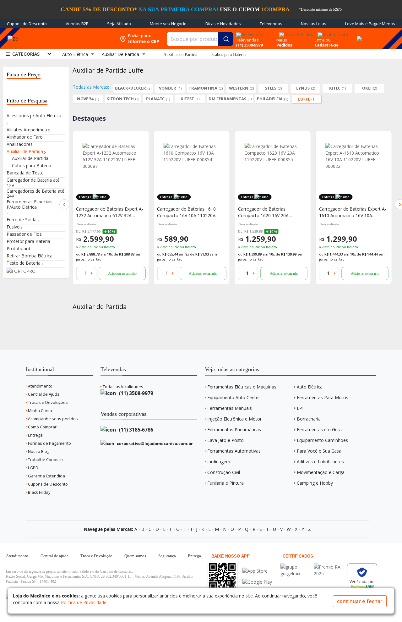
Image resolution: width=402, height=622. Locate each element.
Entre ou (323, 40)
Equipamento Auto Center (233, 397)
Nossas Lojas (313, 23)
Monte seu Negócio (168, 23)
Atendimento (39, 386)
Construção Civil (223, 472)
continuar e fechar (360, 601)
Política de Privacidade (83, 602)
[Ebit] (295, 567)
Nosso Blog (38, 451)
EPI (300, 408)
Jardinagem (218, 462)
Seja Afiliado (119, 23)
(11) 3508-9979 (135, 393)
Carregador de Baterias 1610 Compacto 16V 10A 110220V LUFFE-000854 (186, 212)
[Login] (332, 33)
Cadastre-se (327, 44)
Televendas (271, 23)
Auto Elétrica (310, 387)
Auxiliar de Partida (180, 54)
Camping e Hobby (315, 483)
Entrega (35, 435)
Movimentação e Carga (321, 472)
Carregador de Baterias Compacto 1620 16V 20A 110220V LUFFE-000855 (263, 212)
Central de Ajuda (43, 394)
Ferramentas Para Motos (322, 397)
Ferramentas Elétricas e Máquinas (241, 387)
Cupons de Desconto (27, 23)
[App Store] (257, 571)
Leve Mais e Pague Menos (370, 23)
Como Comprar (42, 427)
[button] (64, 204)
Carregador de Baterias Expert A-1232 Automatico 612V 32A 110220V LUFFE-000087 (109, 212)
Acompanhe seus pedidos (52, 418)
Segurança (167, 555)
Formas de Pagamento (49, 443)
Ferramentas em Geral (320, 429)
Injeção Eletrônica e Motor (234, 419)
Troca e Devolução (96, 555)
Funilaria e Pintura (225, 483)
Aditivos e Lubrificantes (320, 462)
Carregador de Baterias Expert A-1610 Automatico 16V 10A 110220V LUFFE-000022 (352, 212)
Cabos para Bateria (229, 54)
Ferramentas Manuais (229, 408)
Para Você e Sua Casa (319, 451)
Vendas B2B (77, 23)
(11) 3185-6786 (135, 429)
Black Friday (39, 492)
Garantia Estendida (46, 476)
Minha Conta (39, 410)
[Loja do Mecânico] (70, 38)
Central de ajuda (54, 555)
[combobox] (200, 39)
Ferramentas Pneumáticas (234, 429)
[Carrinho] (358, 35)
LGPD (32, 468)
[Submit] (225, 39)
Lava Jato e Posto (225, 440)
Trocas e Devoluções (47, 402)
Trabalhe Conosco (45, 459)
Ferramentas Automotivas (234, 451)
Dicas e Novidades (223, 23)
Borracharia (309, 419)
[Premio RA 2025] (329, 567)
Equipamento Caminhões (322, 440)
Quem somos (135, 555)
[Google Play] (257, 582)
